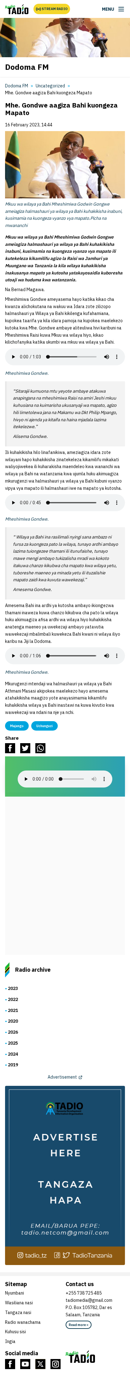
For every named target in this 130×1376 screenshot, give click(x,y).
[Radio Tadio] (95, 1356)
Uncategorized (50, 86)
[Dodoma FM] (16, 9)
